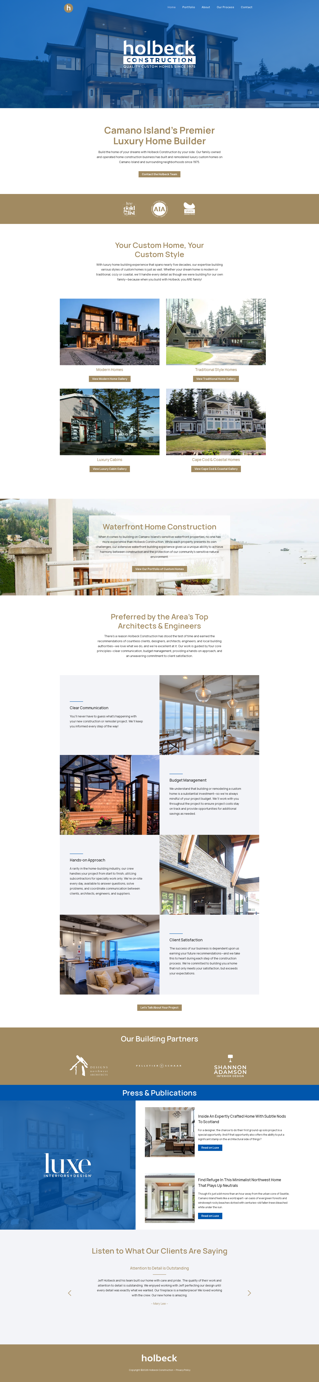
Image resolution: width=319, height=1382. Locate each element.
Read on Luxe (210, 1147)
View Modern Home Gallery (109, 379)
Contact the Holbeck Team (159, 174)
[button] (69, 1293)
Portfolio (188, 7)
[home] (68, 7)
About (206, 7)
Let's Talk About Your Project (159, 1007)
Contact (247, 7)
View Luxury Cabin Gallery (110, 469)
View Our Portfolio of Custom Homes (159, 569)
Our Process (225, 7)
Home (172, 7)
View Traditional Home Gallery (216, 379)
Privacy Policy (183, 1370)
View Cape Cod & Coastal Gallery (216, 469)
